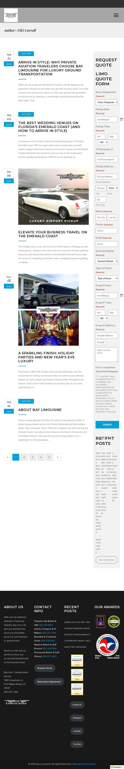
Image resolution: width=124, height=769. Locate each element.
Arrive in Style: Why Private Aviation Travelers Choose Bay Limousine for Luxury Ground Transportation (50, 68)
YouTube (77, 744)
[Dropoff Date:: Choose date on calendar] (121, 295)
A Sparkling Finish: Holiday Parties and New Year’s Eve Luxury (46, 357)
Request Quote (44, 668)
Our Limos (26, 54)
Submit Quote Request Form (107, 425)
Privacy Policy (89, 764)
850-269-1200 (49, 633)
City (97, 193)
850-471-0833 (50, 656)
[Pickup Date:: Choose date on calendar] (121, 119)
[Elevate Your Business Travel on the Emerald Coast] (53, 197)
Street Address (103, 182)
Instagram (77, 718)
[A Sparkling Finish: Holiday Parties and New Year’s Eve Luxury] (48, 310)
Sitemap (76, 764)
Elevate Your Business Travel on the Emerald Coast (52, 234)
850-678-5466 (48, 641)
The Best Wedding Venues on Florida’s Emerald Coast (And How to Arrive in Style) (49, 127)
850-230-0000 (46, 625)
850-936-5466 (50, 648)
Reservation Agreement (49, 681)
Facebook (77, 705)
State (109, 193)
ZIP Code (100, 205)
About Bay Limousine (40, 410)
